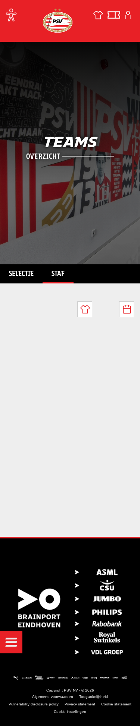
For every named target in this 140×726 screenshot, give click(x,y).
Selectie (21, 273)
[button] (11, 642)
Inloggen (128, 14)
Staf (58, 273)
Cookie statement (116, 704)
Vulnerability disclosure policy (34, 704)
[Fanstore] (98, 14)
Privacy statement (80, 704)
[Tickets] (113, 14)
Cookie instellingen (70, 712)
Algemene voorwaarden (52, 697)
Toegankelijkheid (93, 697)
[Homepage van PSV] (57, 20)
